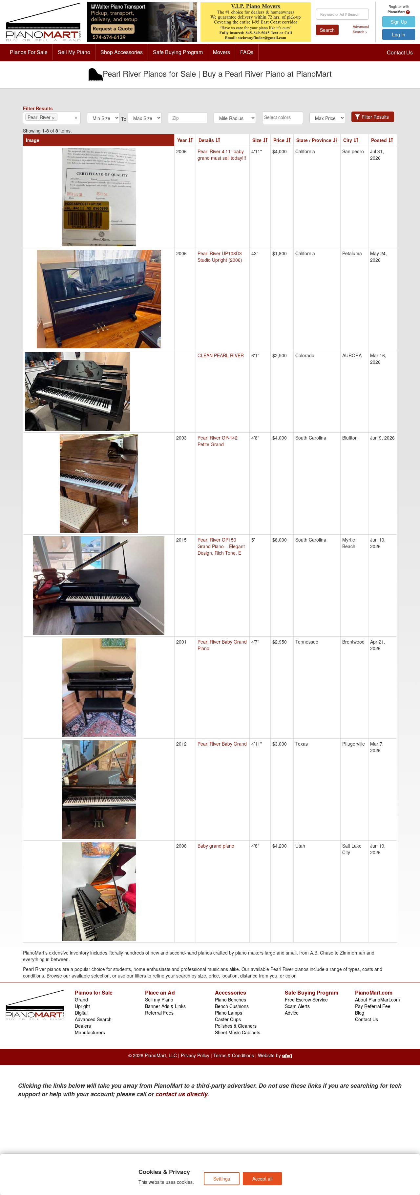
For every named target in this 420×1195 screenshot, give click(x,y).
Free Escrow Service (306, 999)
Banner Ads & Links (165, 1006)
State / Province (313, 140)
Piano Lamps (228, 1012)
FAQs (246, 52)
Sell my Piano (159, 999)
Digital (81, 1012)
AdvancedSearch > (361, 29)
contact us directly (181, 1094)
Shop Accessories (121, 52)
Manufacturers (90, 1032)
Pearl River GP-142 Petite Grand (218, 440)
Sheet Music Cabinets (237, 1032)
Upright (82, 1006)
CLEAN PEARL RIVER (221, 355)
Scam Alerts (297, 1006)
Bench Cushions (232, 1006)
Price (278, 140)
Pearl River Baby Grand (222, 743)
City (347, 140)
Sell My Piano (74, 52)
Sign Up (398, 21)
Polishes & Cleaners (236, 1025)
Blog (359, 1012)
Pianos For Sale (29, 52)
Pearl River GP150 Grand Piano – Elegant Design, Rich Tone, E (221, 546)
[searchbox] (68, 117)
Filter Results (375, 116)
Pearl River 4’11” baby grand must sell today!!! (222, 154)
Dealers (83, 1025)
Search (327, 30)
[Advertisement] (82, 1148)
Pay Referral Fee (372, 1006)
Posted (379, 140)
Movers (221, 52)
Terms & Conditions (233, 1055)
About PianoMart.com (377, 999)
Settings (221, 1178)
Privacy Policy (195, 1055)
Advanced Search (93, 1019)
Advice (292, 1012)
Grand (81, 999)
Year (182, 140)
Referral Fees (159, 1012)
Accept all (262, 1178)
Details (206, 140)
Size (257, 140)
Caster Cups (228, 1019)
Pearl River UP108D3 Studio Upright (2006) (220, 256)
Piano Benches (230, 999)
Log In (398, 34)
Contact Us (400, 52)
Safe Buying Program (178, 52)
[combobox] (52, 118)
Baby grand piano (216, 845)
